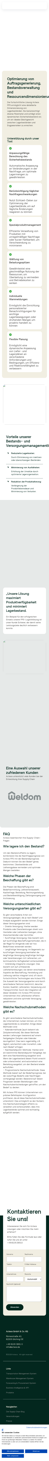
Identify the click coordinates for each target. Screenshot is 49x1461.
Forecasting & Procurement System (21, 1383)
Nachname (29, 1254)
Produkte (10, 1393)
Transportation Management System (21, 1374)
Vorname (9, 1254)
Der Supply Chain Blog (15, 1412)
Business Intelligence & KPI (17, 1388)
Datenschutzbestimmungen (36, 1427)
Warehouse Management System (20, 1378)
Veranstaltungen (12, 1416)
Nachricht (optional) (13, 1284)
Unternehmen (11, 1274)
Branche (28, 1274)
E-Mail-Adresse (30, 1264)
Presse (9, 1421)
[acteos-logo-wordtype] (13, 5)
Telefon (9, 1264)
